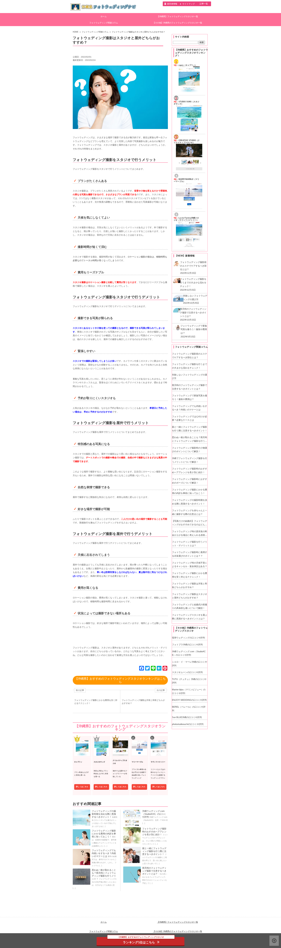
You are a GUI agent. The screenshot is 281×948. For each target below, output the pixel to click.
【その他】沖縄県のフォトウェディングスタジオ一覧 (177, 23)
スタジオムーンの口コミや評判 (187, 672)
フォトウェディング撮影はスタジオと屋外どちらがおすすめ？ (189, 596)
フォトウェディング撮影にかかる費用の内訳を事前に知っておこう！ (104, 833)
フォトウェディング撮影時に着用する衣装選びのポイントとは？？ (189, 554)
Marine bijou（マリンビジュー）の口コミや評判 (188, 691)
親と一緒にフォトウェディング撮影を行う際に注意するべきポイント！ (154, 851)
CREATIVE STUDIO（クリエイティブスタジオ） (187, 141)
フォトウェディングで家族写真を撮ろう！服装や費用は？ (189, 397)
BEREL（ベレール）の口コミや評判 (188, 709)
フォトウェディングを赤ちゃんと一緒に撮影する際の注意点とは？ (189, 512)
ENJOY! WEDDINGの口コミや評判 (189, 700)
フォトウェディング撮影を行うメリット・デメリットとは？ (189, 544)
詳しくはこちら (82, 787)
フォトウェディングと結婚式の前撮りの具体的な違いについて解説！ (189, 606)
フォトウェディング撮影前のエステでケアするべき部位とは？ (189, 355)
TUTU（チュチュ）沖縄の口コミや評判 (189, 681)
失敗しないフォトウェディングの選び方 (189, 376)
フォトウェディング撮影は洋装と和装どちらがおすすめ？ (189, 585)
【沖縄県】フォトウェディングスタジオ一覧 (177, 16)
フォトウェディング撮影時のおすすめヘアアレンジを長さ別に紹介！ (154, 831)
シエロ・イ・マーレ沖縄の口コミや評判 (189, 664)
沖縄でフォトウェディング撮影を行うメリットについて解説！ (189, 460)
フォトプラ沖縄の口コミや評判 (187, 644)
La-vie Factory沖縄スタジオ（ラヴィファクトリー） (186, 219)
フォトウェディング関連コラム (103, 23)
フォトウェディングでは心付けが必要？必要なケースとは (189, 418)
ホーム (104, 16)
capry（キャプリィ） (188, 65)
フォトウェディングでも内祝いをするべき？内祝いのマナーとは (104, 853)
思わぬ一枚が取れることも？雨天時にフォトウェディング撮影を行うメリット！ (189, 439)
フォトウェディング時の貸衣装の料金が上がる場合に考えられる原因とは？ (189, 533)
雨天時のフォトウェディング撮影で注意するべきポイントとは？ (154, 871)
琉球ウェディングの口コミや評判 (188, 637)
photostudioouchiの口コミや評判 (187, 724)
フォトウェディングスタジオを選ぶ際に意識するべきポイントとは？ (189, 617)
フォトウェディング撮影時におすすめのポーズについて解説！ (189, 481)
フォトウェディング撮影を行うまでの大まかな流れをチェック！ (189, 366)
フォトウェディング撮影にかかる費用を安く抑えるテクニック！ (189, 575)
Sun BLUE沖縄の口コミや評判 (187, 717)
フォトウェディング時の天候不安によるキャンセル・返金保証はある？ (189, 565)
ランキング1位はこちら (141, 940)
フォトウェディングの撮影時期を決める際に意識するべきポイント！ (104, 814)
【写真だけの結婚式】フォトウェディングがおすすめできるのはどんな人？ (189, 523)
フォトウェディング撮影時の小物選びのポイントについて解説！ (189, 450)
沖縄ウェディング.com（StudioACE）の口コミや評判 (154, 814)
